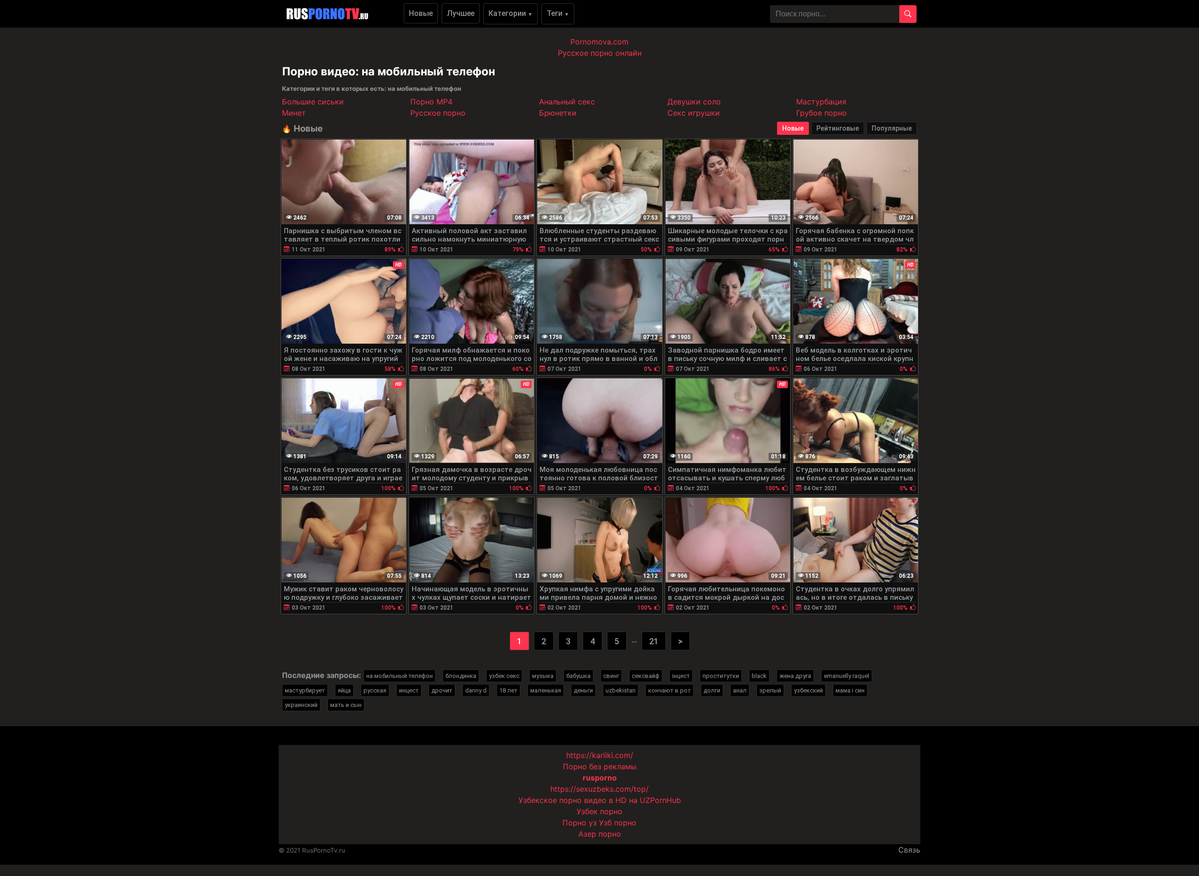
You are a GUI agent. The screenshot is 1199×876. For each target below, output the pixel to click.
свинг (611, 675)
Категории (510, 13)
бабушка (578, 675)
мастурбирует (305, 690)
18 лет (508, 690)
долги (711, 690)
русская (374, 690)
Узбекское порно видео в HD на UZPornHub (599, 800)
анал (740, 690)
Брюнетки (558, 113)
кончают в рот (669, 690)
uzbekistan (621, 690)
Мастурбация (821, 101)
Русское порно (438, 113)
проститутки (721, 675)
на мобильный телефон (399, 675)
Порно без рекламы (600, 766)
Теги (558, 13)
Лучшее (460, 13)
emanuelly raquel (846, 675)
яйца (344, 690)
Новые (421, 13)
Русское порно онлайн (600, 53)
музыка (543, 675)
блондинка (460, 675)
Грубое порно (821, 113)
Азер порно (599, 834)
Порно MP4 (431, 101)
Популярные (892, 128)
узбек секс (504, 675)
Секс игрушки (693, 113)
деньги (583, 690)
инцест (409, 690)
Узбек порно (599, 811)
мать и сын (346, 704)
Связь (909, 849)
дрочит (441, 690)
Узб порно (618, 822)
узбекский (808, 690)
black (759, 675)
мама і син (850, 690)
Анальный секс (567, 101)
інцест (681, 675)
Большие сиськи (313, 101)
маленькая (545, 690)
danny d (476, 690)
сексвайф (645, 675)
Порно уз (579, 822)
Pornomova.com (599, 41)
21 (654, 641)
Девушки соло (694, 101)
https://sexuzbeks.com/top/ (599, 789)
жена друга (795, 675)
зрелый (770, 690)
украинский (301, 704)
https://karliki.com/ (599, 755)
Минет (294, 113)
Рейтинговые (837, 128)
